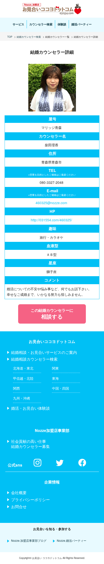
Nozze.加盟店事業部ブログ (28, 540)
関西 (16, 388)
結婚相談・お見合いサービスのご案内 (44, 352)
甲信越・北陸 (23, 378)
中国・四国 (60, 388)
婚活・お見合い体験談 (30, 408)
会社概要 (19, 492)
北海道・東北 (23, 368)
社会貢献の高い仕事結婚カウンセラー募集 (30, 443)
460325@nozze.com (51, 202)
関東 (55, 368)
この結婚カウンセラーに (52, 313)
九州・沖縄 (21, 398)
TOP (9, 36)
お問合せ (19, 506)
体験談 (62, 24)
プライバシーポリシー (30, 499)
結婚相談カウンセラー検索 (34, 359)
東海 (55, 378)
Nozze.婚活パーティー (71, 540)
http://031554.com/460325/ (51, 219)
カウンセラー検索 (40, 24)
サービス (18, 24)
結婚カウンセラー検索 (29, 36)
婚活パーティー (81, 24)
